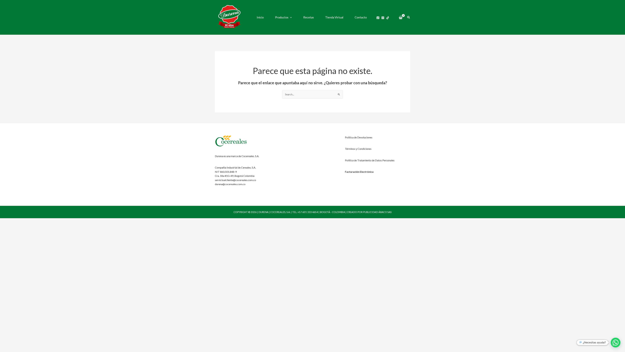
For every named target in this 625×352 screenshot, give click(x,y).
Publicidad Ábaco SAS (377, 212)
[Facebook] (377, 17)
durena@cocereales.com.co (230, 184)
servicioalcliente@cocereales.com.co (235, 180)
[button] (408, 17)
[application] (290, 17)
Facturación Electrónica (359, 171)
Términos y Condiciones (358, 148)
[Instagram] (382, 17)
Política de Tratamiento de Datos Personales (370, 160)
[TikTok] (387, 17)
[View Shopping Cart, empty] (400, 17)
